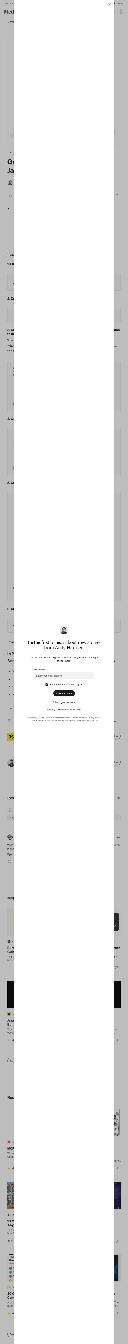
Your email (39, 669)
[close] (109, 4)
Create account (64, 693)
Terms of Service (77, 718)
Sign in (77, 709)
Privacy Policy (94, 718)
